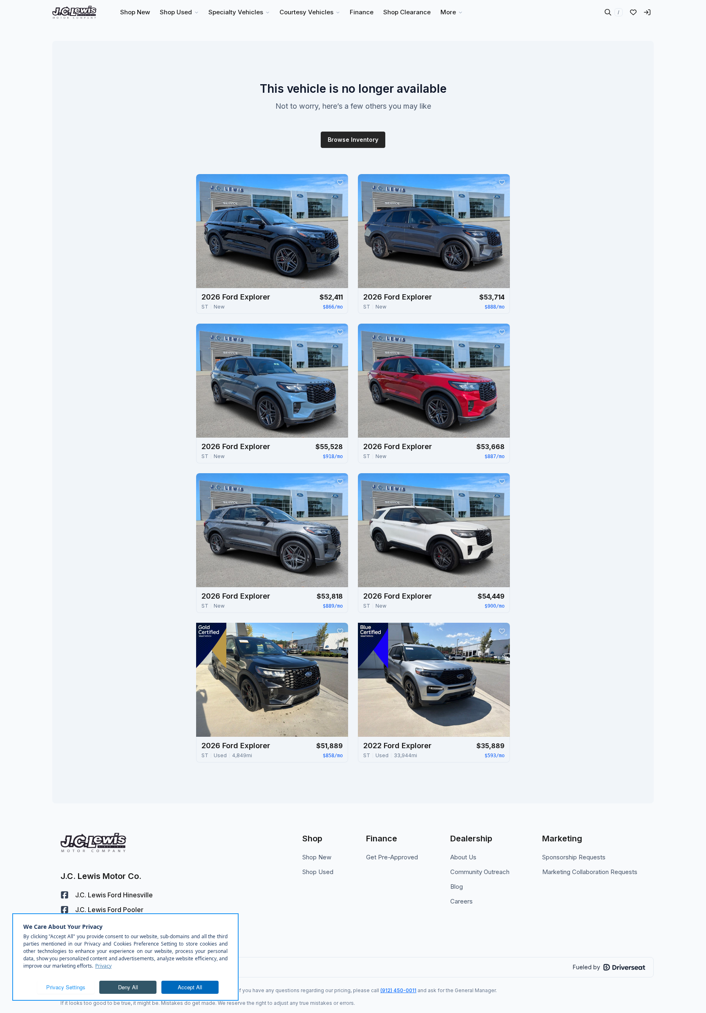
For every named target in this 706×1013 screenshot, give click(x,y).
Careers (461, 901)
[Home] (74, 12)
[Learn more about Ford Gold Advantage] (211, 646)
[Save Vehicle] (340, 182)
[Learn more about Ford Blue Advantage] (373, 646)
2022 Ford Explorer (397, 745)
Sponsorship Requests (573, 857)
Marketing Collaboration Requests (589, 872)
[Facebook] (64, 895)
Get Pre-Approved (392, 857)
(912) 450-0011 (398, 990)
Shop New (316, 857)
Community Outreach (479, 872)
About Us (463, 857)
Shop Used (317, 872)
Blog (456, 886)
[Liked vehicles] (633, 12)
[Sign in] (647, 12)
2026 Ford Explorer (235, 297)
